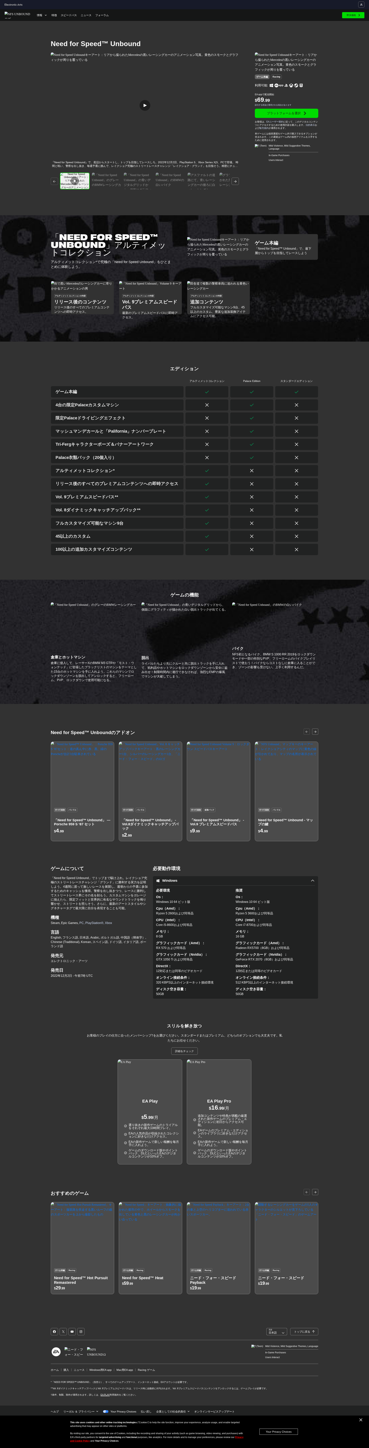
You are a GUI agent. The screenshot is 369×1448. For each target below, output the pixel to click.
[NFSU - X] (63, 1331)
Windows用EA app (100, 1369)
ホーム (55, 1369)
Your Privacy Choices (279, 1431)
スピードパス (69, 15)
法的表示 (310, 125)
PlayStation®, (95, 923)
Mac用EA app (124, 1369)
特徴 (54, 15)
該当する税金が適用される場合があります (273, 105)
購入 (66, 1369)
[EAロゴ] (56, 1351)
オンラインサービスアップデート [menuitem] (214, 1411)
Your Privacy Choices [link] (123, 1411)
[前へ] (54, 181)
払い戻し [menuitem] (146, 1411)
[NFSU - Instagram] (81, 1331)
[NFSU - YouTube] (72, 1331)
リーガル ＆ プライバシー (79, 1411)
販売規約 (264, 128)
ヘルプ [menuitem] (55, 1411)
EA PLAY (105, 1394)
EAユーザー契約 (274, 121)
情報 (39, 15)
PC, (82, 923)
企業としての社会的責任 (171, 1411)
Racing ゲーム (146, 1369)
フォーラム (102, 15)
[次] (235, 181)
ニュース (86, 15)
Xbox (108, 923)
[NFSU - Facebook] (54, 1331)
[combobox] (276, 1331)
